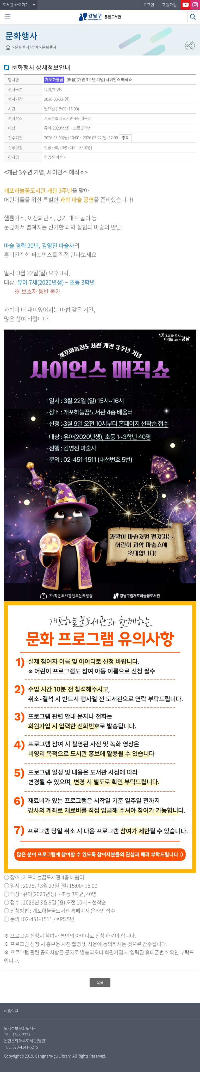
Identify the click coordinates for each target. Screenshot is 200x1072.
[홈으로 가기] (8, 47)
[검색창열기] (193, 16)
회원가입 (169, 5)
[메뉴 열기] (8, 17)
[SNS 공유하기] (190, 45)
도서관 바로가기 (16, 5)
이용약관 (11, 1011)
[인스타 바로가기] (195, 5)
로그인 (148, 5)
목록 (100, 983)
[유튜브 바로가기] (185, 5)
